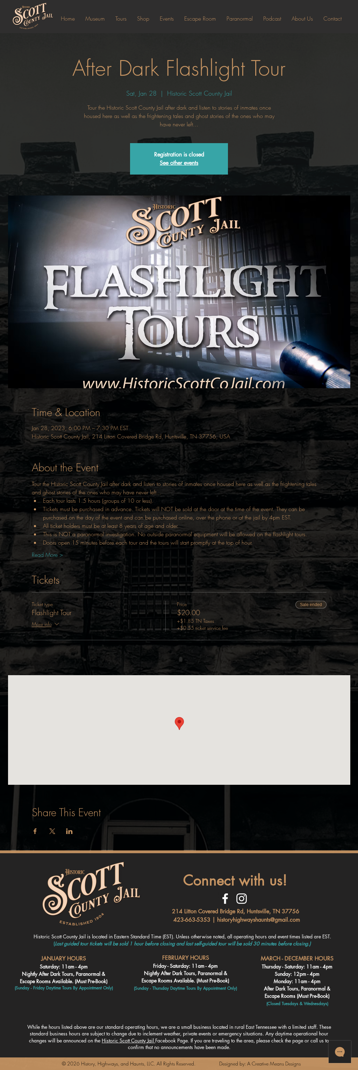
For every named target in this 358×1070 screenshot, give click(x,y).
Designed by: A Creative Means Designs (260, 1063)
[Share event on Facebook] (35, 831)
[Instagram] (242, 899)
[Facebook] (225, 899)
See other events (179, 163)
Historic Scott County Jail (128, 1040)
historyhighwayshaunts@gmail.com (258, 919)
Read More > (47, 555)
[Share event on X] (52, 831)
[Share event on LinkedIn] (69, 831)
